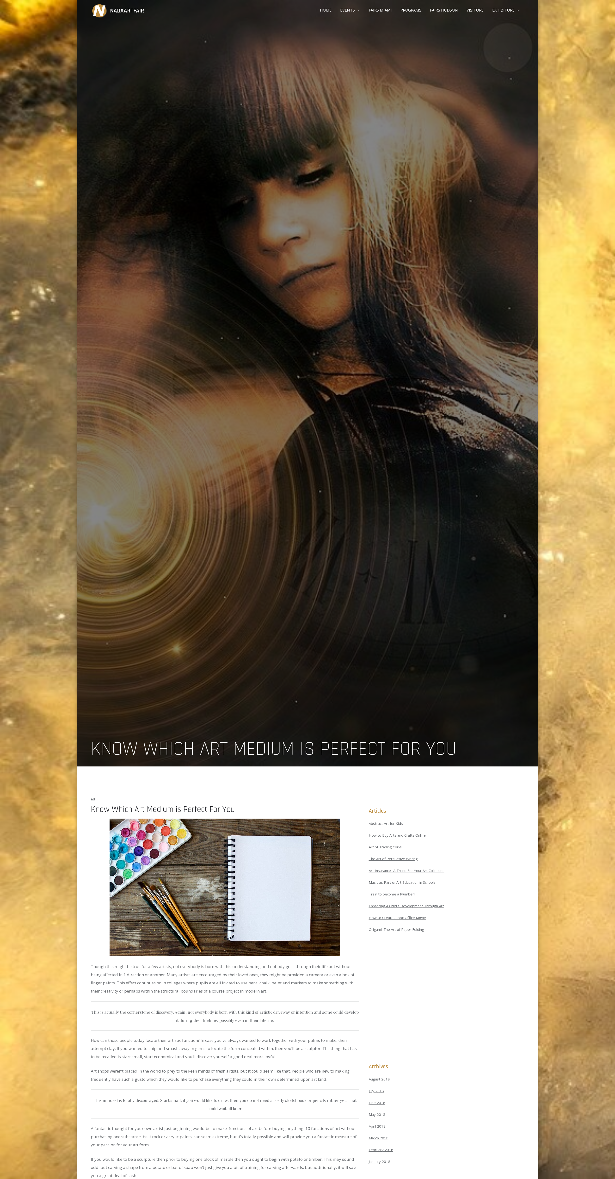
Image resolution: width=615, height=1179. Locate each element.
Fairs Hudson (444, 10)
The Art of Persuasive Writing (393, 858)
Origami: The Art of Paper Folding (396, 929)
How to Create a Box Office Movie (397, 917)
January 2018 (379, 1161)
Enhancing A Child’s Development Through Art (406, 905)
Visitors (475, 10)
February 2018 (381, 1149)
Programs (410, 10)
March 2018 (378, 1138)
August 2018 (379, 1079)
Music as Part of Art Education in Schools (402, 882)
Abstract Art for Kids (386, 823)
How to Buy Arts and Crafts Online (397, 835)
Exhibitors (503, 10)
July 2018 (376, 1090)
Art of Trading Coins (385, 847)
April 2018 (377, 1126)
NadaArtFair (127, 11)
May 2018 (377, 1114)
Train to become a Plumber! (392, 894)
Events (347, 10)
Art (93, 799)
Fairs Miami (380, 10)
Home (326, 10)
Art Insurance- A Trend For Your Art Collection (406, 870)
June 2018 (377, 1102)
